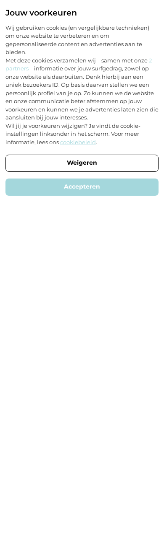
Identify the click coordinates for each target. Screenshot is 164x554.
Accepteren (82, 186)
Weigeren (82, 162)
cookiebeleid (78, 142)
